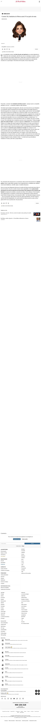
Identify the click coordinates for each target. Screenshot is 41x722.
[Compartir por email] (5, 49)
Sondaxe (25, 711)
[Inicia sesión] (39, 1)
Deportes (2, 604)
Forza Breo (3, 631)
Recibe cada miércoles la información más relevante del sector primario (14, 656)
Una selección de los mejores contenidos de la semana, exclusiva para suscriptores (16, 647)
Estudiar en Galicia (25, 599)
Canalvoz (28, 711)
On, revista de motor (25, 623)
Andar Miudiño (3, 629)
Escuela (22, 621)
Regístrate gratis (17, 539)
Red (22, 602)
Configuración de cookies (33, 720)
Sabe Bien (23, 595)
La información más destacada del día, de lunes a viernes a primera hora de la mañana (16, 640)
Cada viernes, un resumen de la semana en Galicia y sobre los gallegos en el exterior (16, 664)
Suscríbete (3, 556)
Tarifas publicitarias (4, 574)
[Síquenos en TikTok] (17, 698)
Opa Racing (3, 626)
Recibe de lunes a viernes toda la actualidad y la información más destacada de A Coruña (16, 668)
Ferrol (22, 561)
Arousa (22, 554)
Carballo (23, 557)
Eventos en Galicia (4, 581)
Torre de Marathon (4, 622)
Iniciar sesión (25, 539)
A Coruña (23, 550)
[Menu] (1, 1)
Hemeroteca (3, 554)
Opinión (2, 602)
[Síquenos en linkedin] (11, 698)
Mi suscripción (3, 551)
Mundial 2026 (3, 621)
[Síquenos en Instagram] (8, 698)
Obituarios (3, 614)
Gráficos (2, 609)
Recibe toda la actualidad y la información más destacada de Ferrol (13, 672)
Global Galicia (24, 597)
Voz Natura (32, 711)
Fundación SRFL (12, 711)
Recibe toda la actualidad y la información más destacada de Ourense (14, 684)
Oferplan (2, 578)
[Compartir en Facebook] (7, 49)
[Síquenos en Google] (23, 698)
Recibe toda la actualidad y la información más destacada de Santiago (14, 677)
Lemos (22, 562)
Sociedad (2, 606)
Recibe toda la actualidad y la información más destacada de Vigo (13, 680)
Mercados (23, 616)
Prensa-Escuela (37, 711)
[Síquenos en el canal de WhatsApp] (20, 698)
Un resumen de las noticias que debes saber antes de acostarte (13, 644)
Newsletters (3, 562)
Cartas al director (4, 568)
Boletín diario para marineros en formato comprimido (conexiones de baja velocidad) (16, 660)
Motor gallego (3, 634)
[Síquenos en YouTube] (14, 698)
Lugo (22, 564)
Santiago (23, 569)
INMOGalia (3, 580)
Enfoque (23, 607)
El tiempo (2, 618)
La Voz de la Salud (25, 594)
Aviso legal (6, 720)
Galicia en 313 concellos (26, 573)
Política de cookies (18, 720)
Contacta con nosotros (5, 570)
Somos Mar (3, 613)
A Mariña (23, 552)
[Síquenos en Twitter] (5, 698)
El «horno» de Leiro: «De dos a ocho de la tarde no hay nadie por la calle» (16, 213)
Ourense (23, 566)
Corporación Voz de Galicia (5, 711)
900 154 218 (20, 705)
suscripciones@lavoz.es (20, 707)
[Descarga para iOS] (36, 691)
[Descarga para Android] (39, 691)
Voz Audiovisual (18, 711)
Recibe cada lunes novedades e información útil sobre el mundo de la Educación (15, 652)
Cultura (2, 607)
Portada (2, 594)
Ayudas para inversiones (5, 589)
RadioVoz (22, 711)
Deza (22, 559)
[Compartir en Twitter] (9, 49)
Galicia (2, 595)
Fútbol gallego (3, 633)
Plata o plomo (24, 604)
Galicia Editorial (22, 712)
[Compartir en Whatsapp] (2, 49)
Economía (3, 597)
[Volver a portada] (20, 1)
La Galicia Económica (5, 616)
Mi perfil (2, 560)
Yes (22, 620)
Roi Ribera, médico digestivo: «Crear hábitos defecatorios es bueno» (15, 218)
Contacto (2, 583)
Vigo (22, 571)
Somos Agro (3, 611)
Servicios (2, 576)
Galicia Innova (24, 613)
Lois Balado (3, 219)
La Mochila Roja (24, 611)
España (2, 599)
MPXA (18, 712)
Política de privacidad (12, 720)
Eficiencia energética (5, 587)
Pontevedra (23, 568)
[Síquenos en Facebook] (2, 698)
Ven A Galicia (23, 606)
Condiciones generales (25, 720)
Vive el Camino (24, 609)
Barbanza (23, 555)
